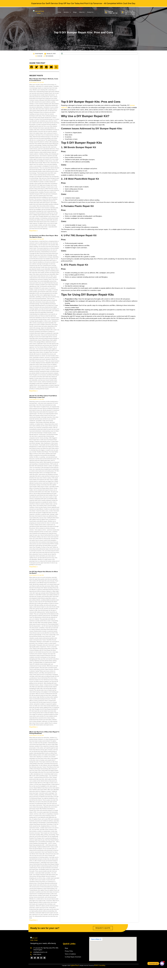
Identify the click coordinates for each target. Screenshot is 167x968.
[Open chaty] (162, 963)
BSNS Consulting (99, 965)
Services (66, 12)
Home (59, 12)
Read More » (33, 230)
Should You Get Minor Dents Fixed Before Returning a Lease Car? (43, 396)
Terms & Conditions (70, 954)
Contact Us (90, 12)
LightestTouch (74, 965)
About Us (82, 12)
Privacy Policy (69, 951)
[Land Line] (106, 12)
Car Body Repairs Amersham (73, 957)
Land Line (110, 11)
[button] (31, 67)
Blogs (75, 12)
